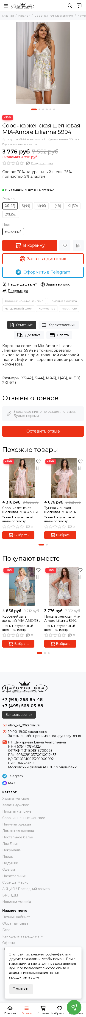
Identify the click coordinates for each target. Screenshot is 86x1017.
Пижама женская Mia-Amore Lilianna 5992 (62, 618)
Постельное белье (17, 837)
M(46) (41, 206)
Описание (24, 325)
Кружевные (47, 308)
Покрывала (11, 850)
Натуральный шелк (18, 308)
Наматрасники (14, 876)
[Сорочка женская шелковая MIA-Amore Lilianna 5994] (43, 63)
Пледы (8, 857)
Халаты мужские (15, 805)
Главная (8, 15)
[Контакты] (79, 6)
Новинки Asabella (16, 902)
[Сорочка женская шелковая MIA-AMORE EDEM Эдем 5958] (22, 478)
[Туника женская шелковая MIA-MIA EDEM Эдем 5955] (64, 478)
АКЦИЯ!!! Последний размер (26, 889)
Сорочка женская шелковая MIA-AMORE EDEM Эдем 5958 (21, 510)
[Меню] (5, 6)
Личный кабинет (16, 917)
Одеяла (8, 869)
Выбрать (21, 535)
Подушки (10, 863)
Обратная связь (15, 923)
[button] (34, 109)
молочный (13, 232)
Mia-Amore (69, 308)
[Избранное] (64, 245)
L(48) (57, 206)
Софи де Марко (15, 882)
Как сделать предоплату (22, 936)
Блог (6, 930)
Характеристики (62, 325)
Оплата (63, 335)
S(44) (26, 206)
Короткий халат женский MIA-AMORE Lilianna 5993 (20, 618)
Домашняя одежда (63, 301)
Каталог (24, 15)
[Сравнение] (78, 245)
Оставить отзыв (43, 431)
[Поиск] (70, 6)
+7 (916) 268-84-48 (22, 699)
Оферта (8, 943)
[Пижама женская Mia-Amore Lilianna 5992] (64, 587)
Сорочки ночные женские (53, 15)
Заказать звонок (19, 715)
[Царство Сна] (22, 6)
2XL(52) (11, 214)
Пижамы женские (16, 811)
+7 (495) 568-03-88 (22, 705)
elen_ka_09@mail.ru (24, 725)
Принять (21, 989)
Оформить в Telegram (46, 272)
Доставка (33, 335)
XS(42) (10, 206)
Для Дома (10, 844)
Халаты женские (15, 798)
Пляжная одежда (16, 824)
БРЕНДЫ (10, 895)
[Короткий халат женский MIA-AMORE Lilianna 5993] (22, 587)
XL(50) (73, 206)
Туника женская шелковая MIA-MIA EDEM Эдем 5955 (60, 510)
